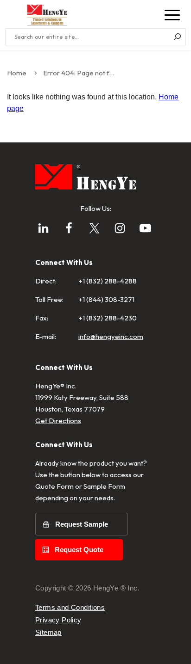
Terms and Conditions (70, 607)
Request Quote (79, 549)
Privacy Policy (58, 620)
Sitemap (48, 632)
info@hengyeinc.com (110, 336)
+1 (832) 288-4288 (107, 281)
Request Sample (81, 524)
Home (16, 72)
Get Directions (58, 420)
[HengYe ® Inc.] (47, 15)
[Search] (177, 37)
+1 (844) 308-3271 (106, 299)
